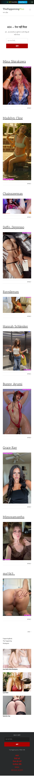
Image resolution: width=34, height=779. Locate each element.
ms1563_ (9, 574)
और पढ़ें (28, 108)
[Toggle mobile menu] (30, 10)
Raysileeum (11, 292)
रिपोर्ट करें (17, 758)
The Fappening (7, 641)
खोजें (17, 46)
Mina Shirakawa (14, 61)
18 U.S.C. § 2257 (17, 770)
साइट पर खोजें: (17, 735)
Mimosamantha (13, 517)
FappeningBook (7, 638)
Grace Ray (10, 448)
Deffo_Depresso (13, 227)
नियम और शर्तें (17, 761)
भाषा (24, 750)
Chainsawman (13, 194)
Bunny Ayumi (12, 384)
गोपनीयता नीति (17, 764)
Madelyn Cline (13, 118)
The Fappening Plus (14, 750)
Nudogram (6, 643)
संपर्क (17, 755)
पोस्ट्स (20, 750)
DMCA (17, 767)
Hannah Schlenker (15, 326)
